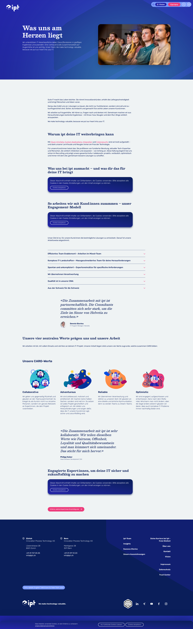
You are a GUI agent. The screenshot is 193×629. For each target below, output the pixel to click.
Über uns (166, 546)
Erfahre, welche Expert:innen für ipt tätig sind (64, 509)
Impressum (165, 564)
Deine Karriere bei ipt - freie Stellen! (160, 539)
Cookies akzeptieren (59, 188)
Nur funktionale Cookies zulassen (111, 624)
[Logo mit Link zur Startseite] (12, 8)
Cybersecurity (102, 142)
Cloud (53, 142)
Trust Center (164, 575)
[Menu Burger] (189, 4)
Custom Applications (73, 142)
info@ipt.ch (31, 555)
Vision (167, 557)
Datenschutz (164, 569)
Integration (87, 142)
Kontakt (167, 551)
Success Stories (130, 549)
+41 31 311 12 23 (70, 553)
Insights (127, 544)
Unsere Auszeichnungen (134, 554)
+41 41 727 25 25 (33, 553)
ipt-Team (127, 538)
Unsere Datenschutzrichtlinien (44, 626)
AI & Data (60, 142)
